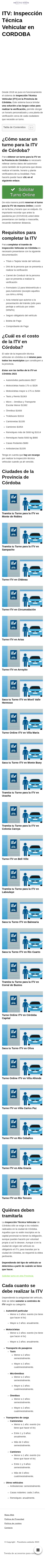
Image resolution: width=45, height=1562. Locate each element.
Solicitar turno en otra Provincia (18, 1276)
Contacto (8, 1528)
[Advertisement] (22, 63)
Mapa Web (9, 1515)
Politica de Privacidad (14, 1519)
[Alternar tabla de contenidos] (29, 128)
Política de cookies (13, 1523)
